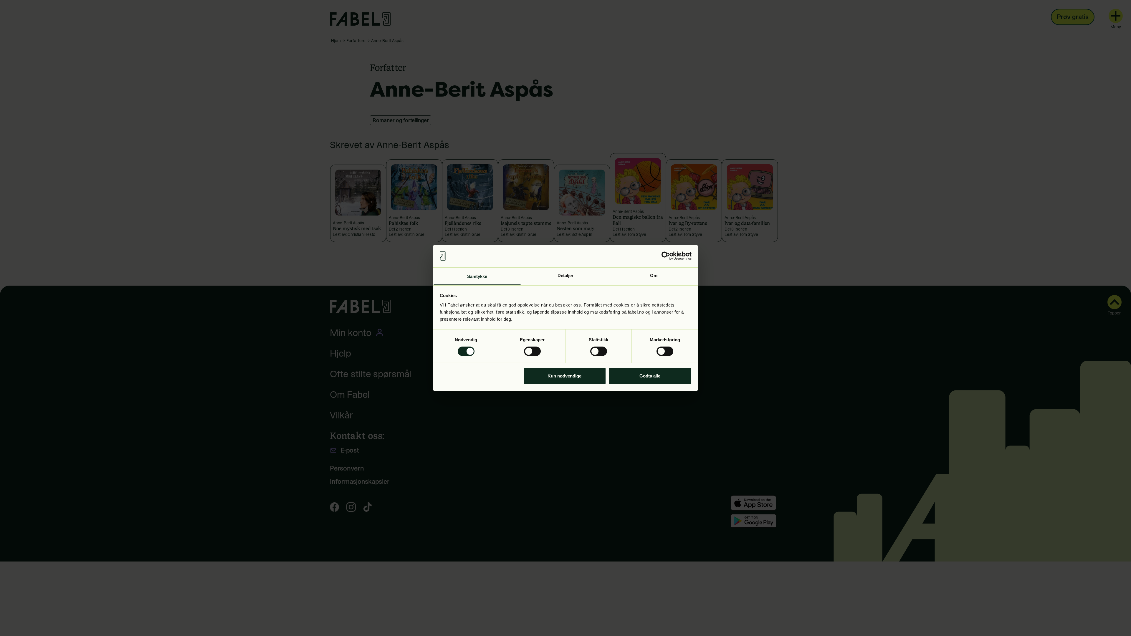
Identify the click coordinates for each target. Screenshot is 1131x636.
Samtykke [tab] (477, 276)
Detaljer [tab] (566, 275)
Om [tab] (653, 275)
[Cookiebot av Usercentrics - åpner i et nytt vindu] (666, 255)
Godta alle (649, 375)
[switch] (532, 351)
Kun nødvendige (564, 375)
